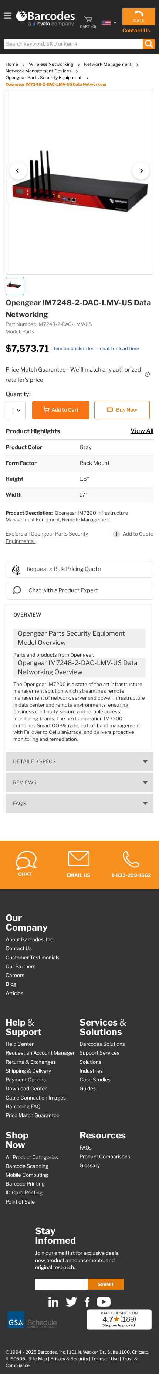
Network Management (108, 64)
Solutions (90, 1062)
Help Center (20, 1044)
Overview (27, 615)
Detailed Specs (34, 761)
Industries (91, 1071)
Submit (106, 1284)
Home (12, 64)
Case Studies (95, 1080)
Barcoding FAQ (23, 1106)
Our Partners (20, 966)
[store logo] (45, 18)
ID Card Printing (24, 1193)
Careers (15, 975)
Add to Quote (138, 534)
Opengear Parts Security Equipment (44, 77)
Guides (88, 1088)
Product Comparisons (105, 1156)
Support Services (99, 1053)
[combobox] (79, 44)
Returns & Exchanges (31, 1062)
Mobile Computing (27, 1175)
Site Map (37, 1358)
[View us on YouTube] (104, 1305)
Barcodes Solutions (102, 1044)
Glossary (90, 1165)
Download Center (26, 1088)
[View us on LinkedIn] (53, 1305)
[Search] (149, 44)
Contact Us (136, 30)
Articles (14, 993)
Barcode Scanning (27, 1166)
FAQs (19, 803)
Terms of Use (105, 1358)
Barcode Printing (25, 1184)
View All (142, 430)
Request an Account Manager (40, 1053)
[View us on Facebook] (87, 1305)
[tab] (79, 611)
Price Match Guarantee (33, 1115)
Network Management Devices (39, 71)
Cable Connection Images (36, 1098)
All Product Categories (32, 1157)
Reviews (25, 782)
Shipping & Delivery (28, 1071)
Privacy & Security (69, 1358)
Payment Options (26, 1080)
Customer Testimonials (33, 957)
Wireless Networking (51, 64)
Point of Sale (20, 1202)
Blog (11, 984)
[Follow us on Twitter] (71, 1305)
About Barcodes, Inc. (30, 939)
